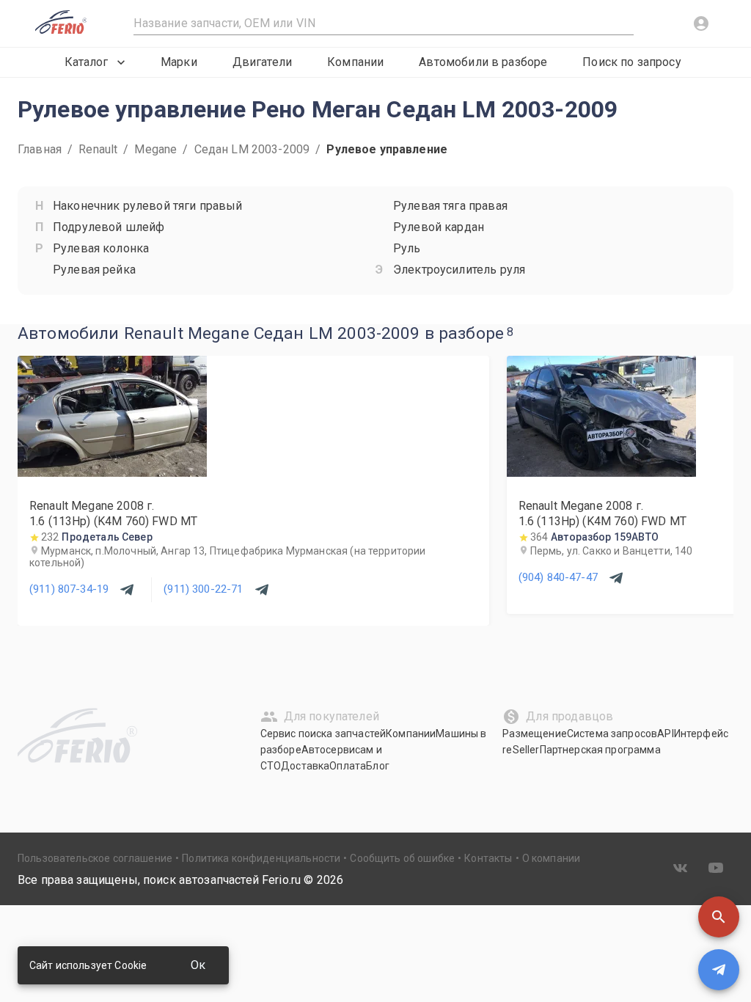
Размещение (534, 733)
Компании (355, 62)
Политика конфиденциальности (261, 858)
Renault (97, 149)
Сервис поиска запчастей (323, 733)
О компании (551, 858)
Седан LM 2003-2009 (252, 149)
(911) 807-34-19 (69, 589)
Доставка (305, 766)
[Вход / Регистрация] (701, 23)
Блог (377, 766)
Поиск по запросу (631, 62)
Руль (407, 248)
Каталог (86, 62)
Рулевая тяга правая (450, 206)
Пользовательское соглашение (95, 858)
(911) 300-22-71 (203, 589)
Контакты (488, 858)
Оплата (347, 766)
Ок (198, 965)
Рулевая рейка (94, 270)
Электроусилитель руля (459, 270)
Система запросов (612, 733)
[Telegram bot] (718, 969)
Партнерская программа (600, 750)
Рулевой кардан (438, 227)
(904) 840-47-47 (558, 577)
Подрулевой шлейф (108, 227)
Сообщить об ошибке (402, 858)
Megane (155, 149)
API (665, 733)
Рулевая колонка (101, 248)
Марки (179, 62)
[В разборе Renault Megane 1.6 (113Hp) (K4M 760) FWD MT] (112, 473)
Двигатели (262, 62)
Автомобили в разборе (483, 62)
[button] (718, 916)
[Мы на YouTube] (715, 867)
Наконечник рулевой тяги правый (148, 206)
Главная (40, 149)
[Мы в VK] (680, 867)
